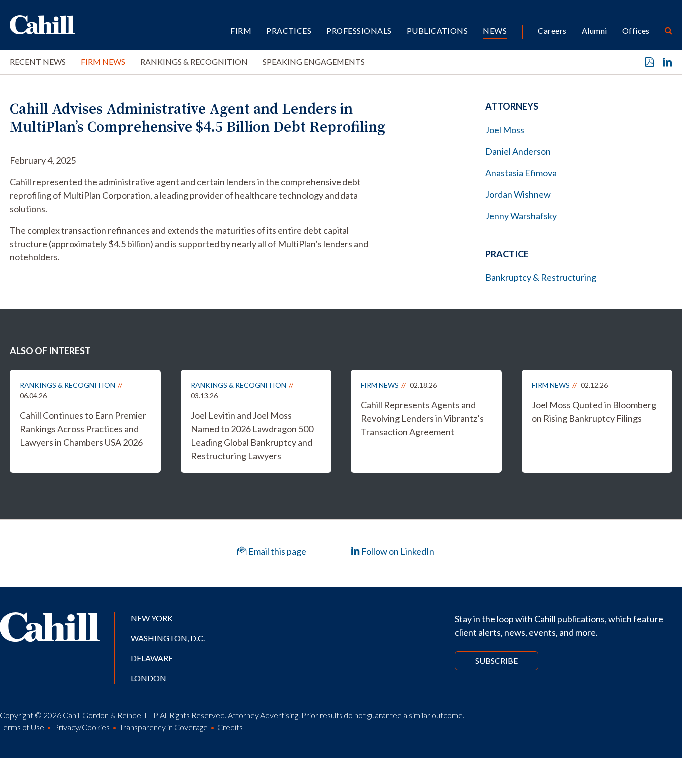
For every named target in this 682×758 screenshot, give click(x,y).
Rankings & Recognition (194, 61)
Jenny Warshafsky (521, 215)
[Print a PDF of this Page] (650, 62)
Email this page (276, 551)
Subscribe (496, 660)
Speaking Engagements (314, 61)
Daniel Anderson (518, 151)
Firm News (103, 61)
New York (152, 618)
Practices (288, 30)
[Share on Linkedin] (667, 62)
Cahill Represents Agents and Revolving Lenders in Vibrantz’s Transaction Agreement (422, 418)
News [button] (495, 30)
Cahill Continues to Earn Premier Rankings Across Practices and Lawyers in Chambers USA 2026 (83, 429)
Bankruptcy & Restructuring (540, 277)
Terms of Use (22, 727)
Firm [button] (240, 30)
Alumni (594, 30)
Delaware (152, 658)
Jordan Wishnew (518, 194)
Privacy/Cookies (82, 727)
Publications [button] (437, 30)
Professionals (358, 30)
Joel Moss (504, 129)
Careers (552, 30)
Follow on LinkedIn (397, 551)
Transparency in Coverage (163, 727)
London (148, 678)
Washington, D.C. (168, 638)
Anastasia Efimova (521, 172)
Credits (230, 727)
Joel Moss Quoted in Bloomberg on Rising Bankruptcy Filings (594, 411)
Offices (636, 30)
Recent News (38, 61)
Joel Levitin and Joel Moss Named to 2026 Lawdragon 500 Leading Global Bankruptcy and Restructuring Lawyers (252, 435)
